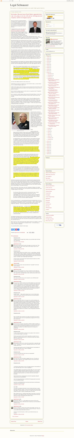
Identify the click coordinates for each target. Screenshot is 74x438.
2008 (48, 152)
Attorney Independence (50, 185)
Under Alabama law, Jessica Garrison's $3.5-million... (53, 121)
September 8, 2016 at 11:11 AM (19, 296)
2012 (48, 145)
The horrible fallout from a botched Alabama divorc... (53, 90)
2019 (48, 67)
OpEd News (48, 198)
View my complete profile (50, 45)
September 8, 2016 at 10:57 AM (19, 290)
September (50, 78)
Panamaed (48, 200)
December (50, 73)
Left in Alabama (48, 176)
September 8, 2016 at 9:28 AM (19, 267)
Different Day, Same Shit (50, 174)
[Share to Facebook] (32, 232)
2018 (48, 69)
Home (27, 421)
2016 (48, 72)
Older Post (40, 421)
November (50, 75)
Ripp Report (48, 178)
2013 (48, 144)
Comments (49, 26)
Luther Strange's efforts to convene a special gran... (53, 100)
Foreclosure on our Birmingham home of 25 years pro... (53, 83)
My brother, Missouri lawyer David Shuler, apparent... (54, 116)
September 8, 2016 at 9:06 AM (19, 241)
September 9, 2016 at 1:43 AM (19, 384)
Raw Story (48, 205)
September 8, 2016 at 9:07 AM (19, 248)
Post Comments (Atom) (29, 425)
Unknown (15, 263)
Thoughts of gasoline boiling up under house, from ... (53, 95)
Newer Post (13, 421)
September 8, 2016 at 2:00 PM (19, 329)
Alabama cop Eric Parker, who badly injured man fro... (53, 118)
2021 (48, 64)
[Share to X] (31, 232)
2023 (48, 61)
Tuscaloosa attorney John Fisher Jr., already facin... (54, 123)
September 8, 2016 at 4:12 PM (19, 354)
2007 (48, 153)
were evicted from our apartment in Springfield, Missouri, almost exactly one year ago (18, 30)
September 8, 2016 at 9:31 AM (19, 274)
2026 (48, 56)
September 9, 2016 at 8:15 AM (19, 414)
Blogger (43, 435)
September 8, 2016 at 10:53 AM (19, 279)
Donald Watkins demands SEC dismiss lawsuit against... (53, 105)
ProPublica (48, 202)
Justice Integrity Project (50, 196)
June (49, 131)
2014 (48, 142)
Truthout (47, 209)
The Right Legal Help (50, 218)
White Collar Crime (49, 220)
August (49, 128)
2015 (48, 141)
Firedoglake (48, 194)
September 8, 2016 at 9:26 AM (19, 261)
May (49, 132)
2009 (48, 150)
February (50, 137)
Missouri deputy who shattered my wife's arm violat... (53, 126)
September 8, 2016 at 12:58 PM (19, 320)
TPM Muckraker (49, 207)
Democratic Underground (50, 189)
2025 (48, 58)
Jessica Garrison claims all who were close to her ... (53, 111)
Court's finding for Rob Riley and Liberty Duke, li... (54, 88)
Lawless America (49, 217)
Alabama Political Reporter (51, 172)
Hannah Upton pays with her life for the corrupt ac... (53, 98)
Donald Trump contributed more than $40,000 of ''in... (53, 103)
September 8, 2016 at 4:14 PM (19, 360)
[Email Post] (27, 232)
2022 (48, 62)
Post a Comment (15, 416)
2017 (48, 70)
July (49, 129)
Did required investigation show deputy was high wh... (53, 108)
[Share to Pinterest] (33, 232)
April (49, 134)
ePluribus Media (49, 191)
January (49, 139)
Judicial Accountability (50, 215)
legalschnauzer (16, 243)
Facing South (48, 193)
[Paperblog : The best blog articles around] (59, 225)
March (49, 136)
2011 (48, 147)
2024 (48, 59)
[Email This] (29, 232)
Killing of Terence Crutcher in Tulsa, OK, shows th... (53, 93)
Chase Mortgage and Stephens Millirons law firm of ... (53, 80)
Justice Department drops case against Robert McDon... (53, 113)
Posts (48, 24)
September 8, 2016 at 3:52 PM (19, 339)
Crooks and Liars (49, 187)
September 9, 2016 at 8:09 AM (19, 404)
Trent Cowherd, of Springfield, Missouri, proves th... (53, 85)
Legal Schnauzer (19, 5)
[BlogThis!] (30, 232)
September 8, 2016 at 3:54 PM (19, 349)
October (49, 76)
